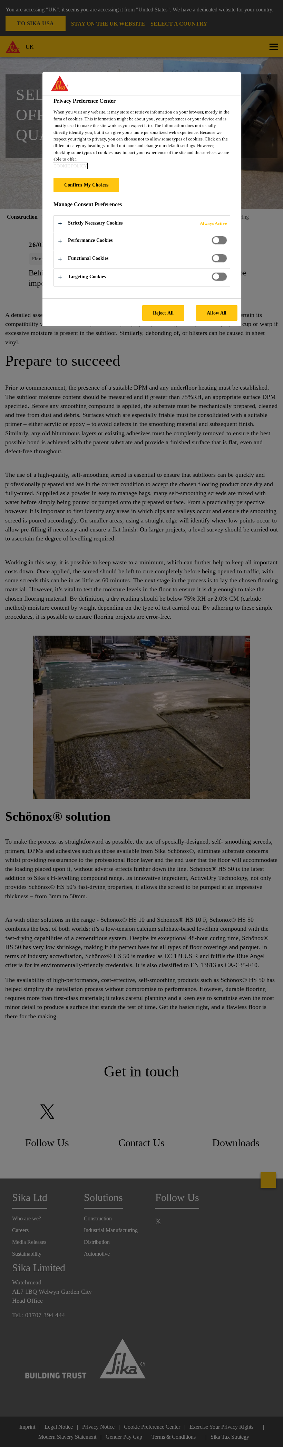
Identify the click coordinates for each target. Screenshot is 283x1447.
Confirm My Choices (86, 185)
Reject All (163, 313)
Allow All (216, 313)
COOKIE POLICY (70, 166)
